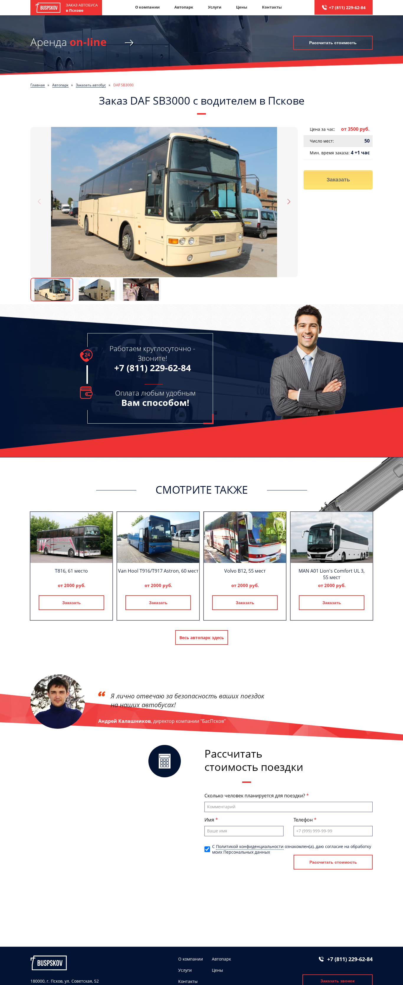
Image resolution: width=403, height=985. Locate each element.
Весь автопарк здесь (201, 637)
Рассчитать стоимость (333, 42)
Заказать (338, 180)
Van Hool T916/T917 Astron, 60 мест (158, 571)
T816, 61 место (71, 571)
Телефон (304, 820)
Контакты (272, 7)
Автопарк (183, 7)
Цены (241, 7)
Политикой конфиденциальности (250, 846)
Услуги (214, 7)
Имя (209, 820)
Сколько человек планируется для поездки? (255, 795)
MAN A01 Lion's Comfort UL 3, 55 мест (332, 574)
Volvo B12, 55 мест (245, 571)
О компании (147, 7)
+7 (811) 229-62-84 (347, 7)
